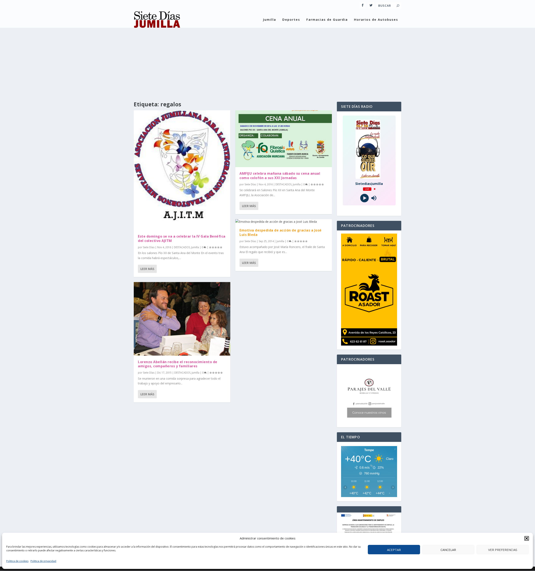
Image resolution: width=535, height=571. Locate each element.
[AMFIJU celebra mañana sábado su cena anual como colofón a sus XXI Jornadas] (283, 138)
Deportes (291, 20)
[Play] (364, 198)
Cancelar (448, 550)
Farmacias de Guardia (327, 20)
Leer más (147, 269)
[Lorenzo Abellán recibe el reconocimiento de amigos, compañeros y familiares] (182, 319)
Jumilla (269, 20)
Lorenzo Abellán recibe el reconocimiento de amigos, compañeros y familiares (177, 364)
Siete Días (148, 247)
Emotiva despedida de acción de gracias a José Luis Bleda (280, 232)
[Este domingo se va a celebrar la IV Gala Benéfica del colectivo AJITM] (182, 170)
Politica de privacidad (43, 561)
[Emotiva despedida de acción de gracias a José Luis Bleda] (283, 221)
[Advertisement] (267, 62)
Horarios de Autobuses (376, 20)
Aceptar (394, 550)
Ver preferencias (502, 550)
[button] (527, 538)
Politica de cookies (17, 561)
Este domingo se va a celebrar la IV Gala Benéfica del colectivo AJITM (181, 238)
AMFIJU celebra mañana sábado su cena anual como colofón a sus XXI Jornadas (279, 175)
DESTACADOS (182, 247)
